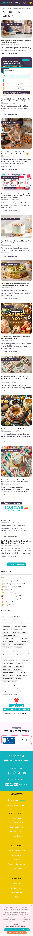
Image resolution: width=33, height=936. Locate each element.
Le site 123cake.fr (7, 520)
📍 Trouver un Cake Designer (10, 599)
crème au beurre (8, 638)
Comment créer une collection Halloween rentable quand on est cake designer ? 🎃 (15, 153)
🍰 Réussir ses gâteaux (10, 61)
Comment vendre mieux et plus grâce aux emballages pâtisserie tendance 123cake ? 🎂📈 (16, 378)
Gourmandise (7, 657)
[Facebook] (8, 773)
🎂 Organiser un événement (11, 122)
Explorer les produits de (16, 713)
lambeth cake (24, 660)
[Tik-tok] (19, 773)
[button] (4, 740)
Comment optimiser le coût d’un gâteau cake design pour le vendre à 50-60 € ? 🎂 (16, 100)
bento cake (26, 623)
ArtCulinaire (17, 617)
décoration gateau (19, 644)
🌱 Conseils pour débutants (11, 24)
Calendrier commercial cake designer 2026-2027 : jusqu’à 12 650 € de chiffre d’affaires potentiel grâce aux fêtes (15, 196)
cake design (6, 629)
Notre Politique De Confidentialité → (16, 926)
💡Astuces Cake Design (10, 219)
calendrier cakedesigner (19, 632)
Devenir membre (16, 755)
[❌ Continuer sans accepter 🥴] (31, 906)
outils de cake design (9, 672)
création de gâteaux (22, 638)
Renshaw (24, 739)
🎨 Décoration (5, 590)
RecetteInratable (7, 678)
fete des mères (17, 647)
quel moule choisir (8, 675)
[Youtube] (24, 773)
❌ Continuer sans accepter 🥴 (16, 932)
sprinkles (18, 678)
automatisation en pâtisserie (11, 623)
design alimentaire (22, 641)
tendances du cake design (10, 688)
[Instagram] (14, 773)
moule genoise (7, 666)
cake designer (18, 629)
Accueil (3, 9)
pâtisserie (22, 672)
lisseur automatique (8, 663)
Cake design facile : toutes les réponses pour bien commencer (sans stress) (16, 242)
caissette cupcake (20, 626)
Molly (19, 663)
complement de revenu (9, 635)
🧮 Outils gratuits (6, 605)
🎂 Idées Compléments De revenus (12, 584)
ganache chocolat (8, 654)
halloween (17, 657)
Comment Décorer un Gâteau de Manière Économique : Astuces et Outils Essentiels (14, 481)
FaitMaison (6, 647)
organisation (18, 669)
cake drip (5, 632)
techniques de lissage (9, 685)
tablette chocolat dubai (9, 681)
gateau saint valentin (23, 654)
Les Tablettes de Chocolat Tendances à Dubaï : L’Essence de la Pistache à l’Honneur (16, 542)
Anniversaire (6, 617)
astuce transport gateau (10, 620)
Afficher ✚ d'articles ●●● (16, 564)
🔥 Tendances (7, 307)
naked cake (18, 666)
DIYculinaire (6, 644)
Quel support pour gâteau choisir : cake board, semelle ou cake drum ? (16, 41)
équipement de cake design (11, 691)
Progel (8, 739)
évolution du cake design (10, 694)
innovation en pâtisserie (10, 660)
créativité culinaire (8, 641)
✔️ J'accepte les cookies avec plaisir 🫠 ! (16, 929)
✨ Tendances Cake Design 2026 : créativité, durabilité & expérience (15, 337)
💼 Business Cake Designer (10, 596)
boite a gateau (7, 626)
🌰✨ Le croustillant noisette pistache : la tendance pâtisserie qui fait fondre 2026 (15, 284)
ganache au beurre (21, 651)
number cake (7, 669)
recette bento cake (22, 675)
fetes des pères (7, 651)
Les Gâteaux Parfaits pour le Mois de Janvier (15, 429)
